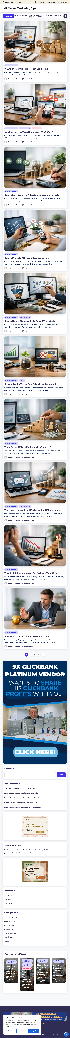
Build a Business (9, 921)
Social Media (37, 128)
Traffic (22, 380)
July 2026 (7, 899)
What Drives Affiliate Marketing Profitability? (27, 447)
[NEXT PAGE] (44, 655)
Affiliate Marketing (11, 65)
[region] (22, 1025)
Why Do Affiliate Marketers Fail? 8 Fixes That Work (30, 573)
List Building (8, 929)
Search (8, 768)
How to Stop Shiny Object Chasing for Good (27, 636)
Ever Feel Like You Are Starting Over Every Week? (31, 850)
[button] (44, 655)
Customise (11, 1031)
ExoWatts (7, 850)
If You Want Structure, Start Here (22, 853)
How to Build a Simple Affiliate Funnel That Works (41, 15)
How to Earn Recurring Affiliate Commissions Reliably (31, 195)
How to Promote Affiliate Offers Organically (26, 258)
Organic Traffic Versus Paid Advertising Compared (30, 384)
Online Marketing (10, 933)
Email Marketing (25, 128)
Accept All (33, 1031)
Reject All (22, 1031)
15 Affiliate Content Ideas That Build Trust (26, 69)
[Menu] (66, 8)
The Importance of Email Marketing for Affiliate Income (32, 510)
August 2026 (8, 895)
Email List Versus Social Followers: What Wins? (28, 132)
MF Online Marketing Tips (19, 8)
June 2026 (8, 903)
